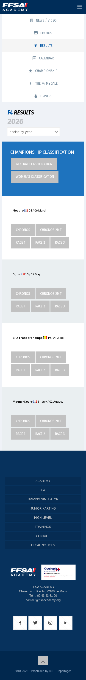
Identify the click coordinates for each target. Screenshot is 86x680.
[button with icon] (20, 623)
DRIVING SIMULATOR (43, 499)
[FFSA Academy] (14, 7)
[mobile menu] (80, 7)
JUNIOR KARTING (43, 508)
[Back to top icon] (43, 660)
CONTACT (43, 536)
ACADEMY (43, 481)
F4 (43, 490)
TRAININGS (43, 527)
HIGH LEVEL (43, 517)
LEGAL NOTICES (43, 545)
